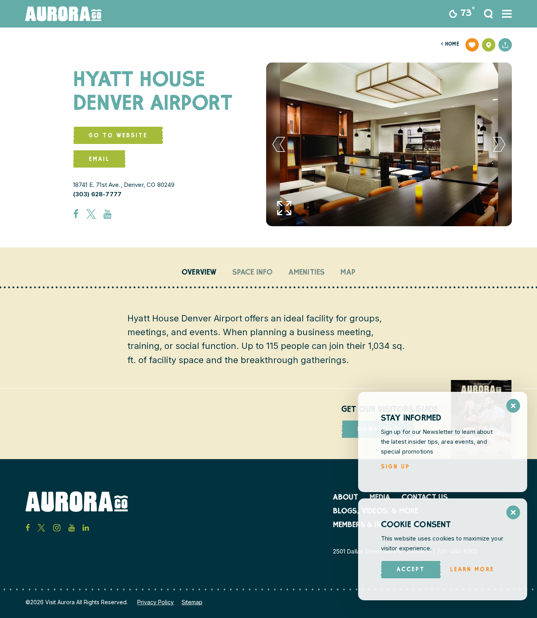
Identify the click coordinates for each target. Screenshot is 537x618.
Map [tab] (347, 273)
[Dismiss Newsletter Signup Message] (513, 406)
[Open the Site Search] (488, 13)
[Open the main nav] (507, 14)
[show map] (488, 45)
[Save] (472, 45)
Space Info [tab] (252, 273)
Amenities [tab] (307, 273)
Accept (411, 569)
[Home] (63, 14)
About (346, 498)
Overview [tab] (199, 273)
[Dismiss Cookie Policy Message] (513, 512)
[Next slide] (499, 144)
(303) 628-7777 (97, 194)
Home (450, 45)
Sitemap (192, 602)
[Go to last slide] (278, 144)
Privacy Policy (155, 602)
